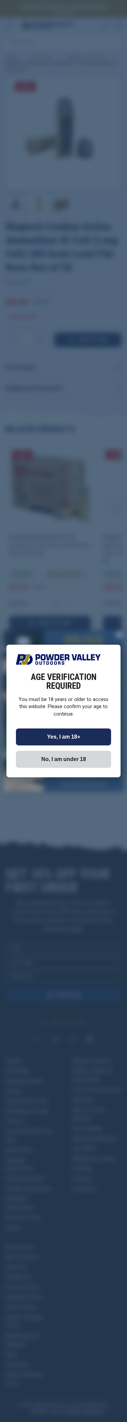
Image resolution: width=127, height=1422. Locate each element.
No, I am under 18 (63, 759)
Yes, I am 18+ (63, 737)
